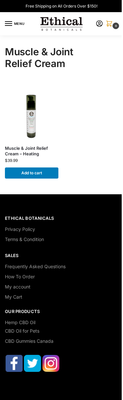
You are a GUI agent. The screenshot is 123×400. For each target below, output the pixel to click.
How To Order (20, 276)
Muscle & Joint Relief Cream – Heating (26, 151)
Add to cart (31, 172)
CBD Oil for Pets (22, 331)
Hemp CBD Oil (20, 322)
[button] (110, 24)
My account (18, 286)
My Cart (13, 297)
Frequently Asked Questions (35, 266)
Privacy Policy (20, 229)
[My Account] (99, 24)
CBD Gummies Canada (29, 341)
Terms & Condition (24, 239)
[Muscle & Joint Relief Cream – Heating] (31, 113)
